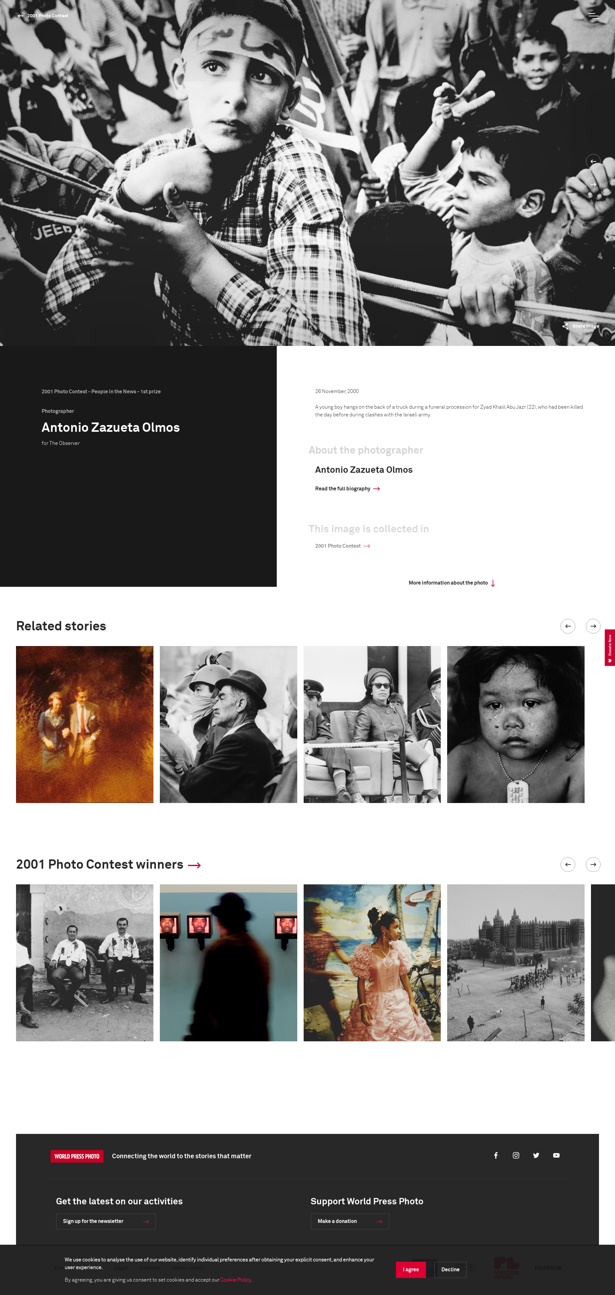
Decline (450, 1269)
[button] (568, 626)
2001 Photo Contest (48, 16)
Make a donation (337, 1221)
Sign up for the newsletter (93, 1221)
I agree (411, 1269)
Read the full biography (342, 488)
